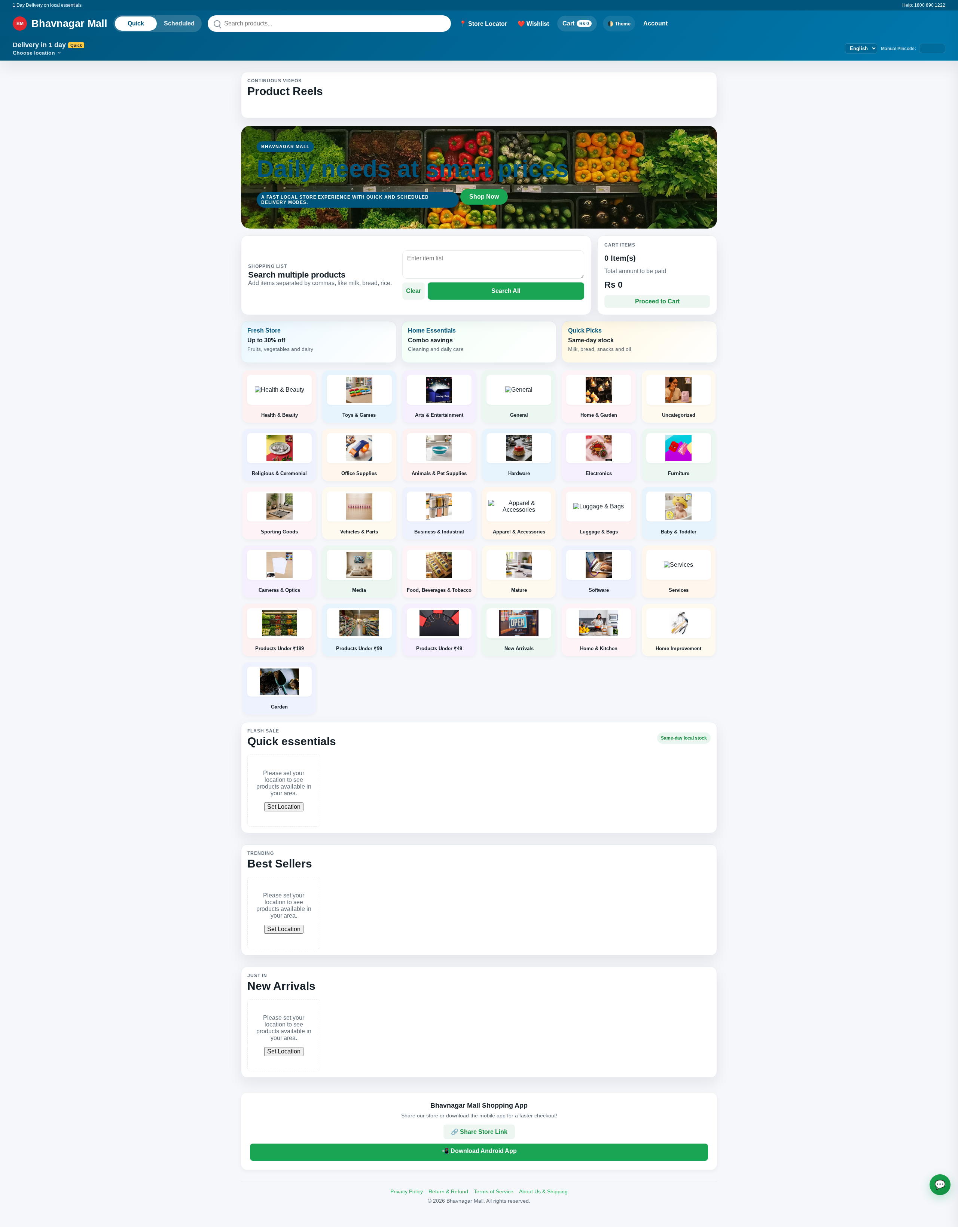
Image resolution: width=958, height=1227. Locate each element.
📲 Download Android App (479, 1151)
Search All (505, 291)
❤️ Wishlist (533, 24)
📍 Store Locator (483, 24)
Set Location (283, 807)
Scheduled (179, 23)
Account (655, 23)
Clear (413, 291)
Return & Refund (448, 1191)
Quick (136, 23)
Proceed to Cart (657, 301)
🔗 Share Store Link (479, 1132)
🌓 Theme (619, 24)
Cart (575, 23)
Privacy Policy (406, 1191)
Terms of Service (493, 1191)
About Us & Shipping (543, 1191)
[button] (318, 342)
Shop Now (484, 196)
